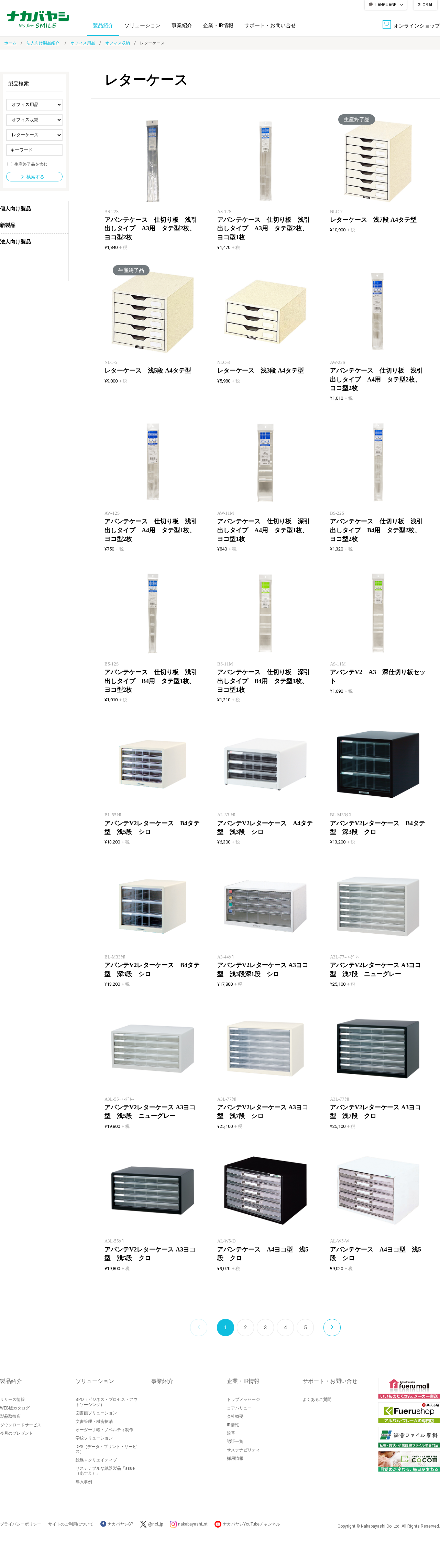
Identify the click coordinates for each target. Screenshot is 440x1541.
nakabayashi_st (193, 1524)
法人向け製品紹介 (42, 43)
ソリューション (142, 25)
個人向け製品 (15, 208)
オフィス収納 (117, 43)
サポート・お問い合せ (270, 25)
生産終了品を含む (30, 163)
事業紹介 (182, 25)
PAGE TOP (428, 1508)
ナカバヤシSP (120, 1524)
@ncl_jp (155, 1524)
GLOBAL (425, 4)
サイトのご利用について (71, 1524)
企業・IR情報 (218, 25)
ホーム (10, 43)
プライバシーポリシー (20, 1524)
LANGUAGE (385, 4)
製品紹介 (103, 25)
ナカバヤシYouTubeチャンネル (251, 1524)
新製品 (7, 225)
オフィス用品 (82, 43)
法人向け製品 (15, 241)
